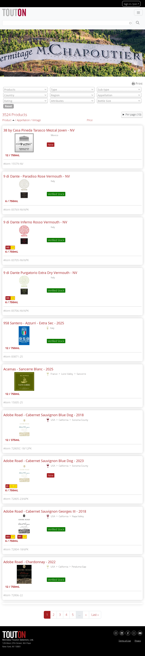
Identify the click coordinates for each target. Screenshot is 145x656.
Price (90, 120)
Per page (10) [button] (133, 114)
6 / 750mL (11, 201)
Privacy (138, 640)
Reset (8, 106)
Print (139, 84)
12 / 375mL (12, 440)
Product (7, 120)
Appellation (23, 120)
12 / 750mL (12, 155)
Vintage (36, 120)
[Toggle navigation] (138, 12)
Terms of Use (125, 640)
